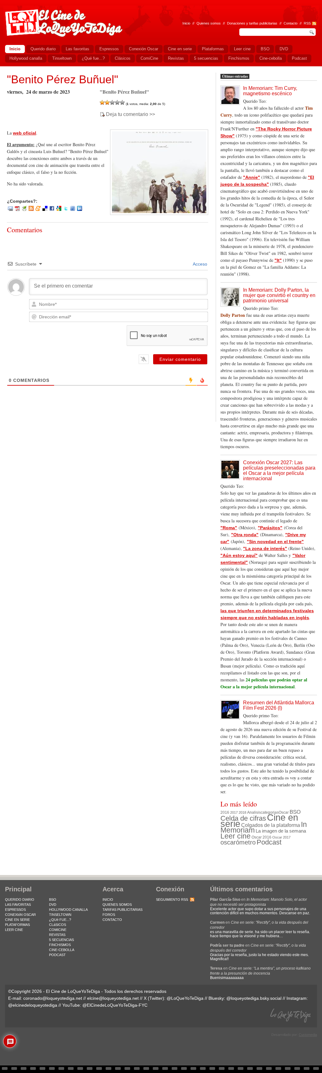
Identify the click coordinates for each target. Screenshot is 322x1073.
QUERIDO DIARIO (19, 899)
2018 (242, 812)
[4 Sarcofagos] (117, 102)
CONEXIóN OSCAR (20, 914)
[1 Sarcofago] (102, 102)
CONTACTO (112, 920)
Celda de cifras (243, 818)
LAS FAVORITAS (18, 904)
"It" (278, 260)
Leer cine (235, 836)
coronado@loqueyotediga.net (52, 998)
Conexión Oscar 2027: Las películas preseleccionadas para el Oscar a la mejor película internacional (279, 470)
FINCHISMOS (60, 945)
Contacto (290, 23)
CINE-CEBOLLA (61, 950)
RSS (307, 23)
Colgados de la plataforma (270, 825)
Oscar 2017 (281, 837)
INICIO (108, 899)
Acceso (199, 264)
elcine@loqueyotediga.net (113, 998)
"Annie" (251, 177)
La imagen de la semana (281, 831)
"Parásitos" (270, 527)
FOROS (109, 914)
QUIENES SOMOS (117, 904)
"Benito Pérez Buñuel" (62, 79)
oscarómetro (238, 842)
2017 (234, 812)
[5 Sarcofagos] (122, 102)
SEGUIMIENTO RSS (172, 899)
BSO (295, 812)
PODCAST (57, 955)
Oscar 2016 (261, 837)
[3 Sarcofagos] (112, 102)
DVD (52, 904)
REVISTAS (57, 935)
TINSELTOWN (60, 914)
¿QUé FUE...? (60, 920)
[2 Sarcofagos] (107, 102)
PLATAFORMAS (17, 925)
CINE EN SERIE (17, 920)
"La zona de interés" (265, 548)
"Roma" (228, 527)
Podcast (269, 842)
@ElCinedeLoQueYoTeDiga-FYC (114, 1005)
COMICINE (57, 930)
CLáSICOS (57, 925)
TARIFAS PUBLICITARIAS (122, 909)
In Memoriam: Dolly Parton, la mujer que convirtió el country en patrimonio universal (279, 295)
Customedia (308, 1035)
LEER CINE (14, 930)
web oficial (24, 132)
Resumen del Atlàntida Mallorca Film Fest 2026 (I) (278, 705)
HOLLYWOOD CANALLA (68, 909)
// (301, 23)
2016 (224, 812)
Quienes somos (209, 23)
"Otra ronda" (244, 534)
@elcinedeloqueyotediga (32, 1005)
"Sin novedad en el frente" (275, 541)
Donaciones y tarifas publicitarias (252, 23)
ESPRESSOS (15, 909)
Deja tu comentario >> (130, 114)
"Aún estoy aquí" (239, 555)
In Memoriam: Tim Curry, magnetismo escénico (270, 90)
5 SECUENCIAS (61, 940)
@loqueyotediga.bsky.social (253, 998)
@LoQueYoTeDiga (185, 998)
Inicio (186, 23)
